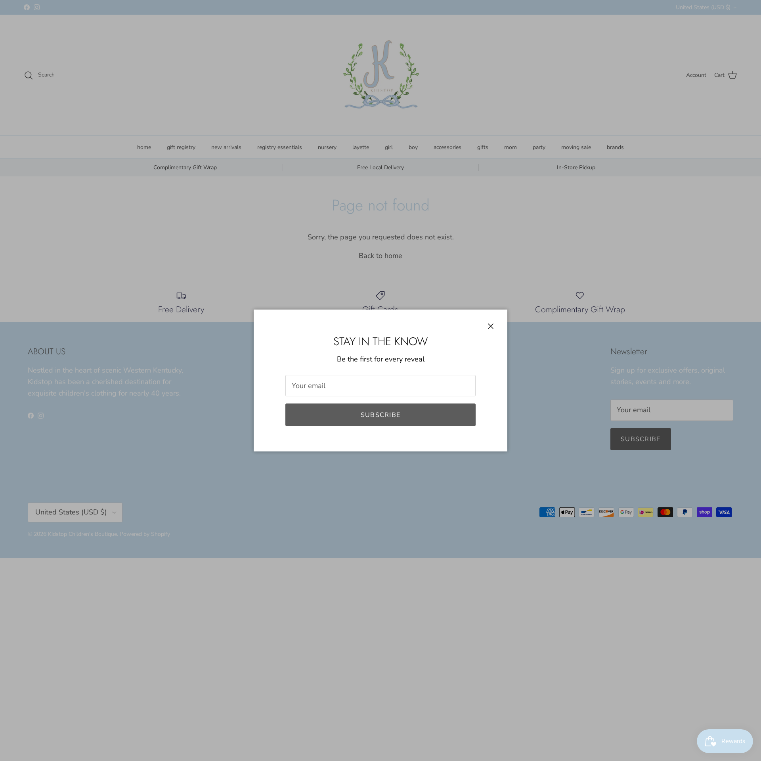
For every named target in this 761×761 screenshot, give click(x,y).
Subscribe (381, 415)
